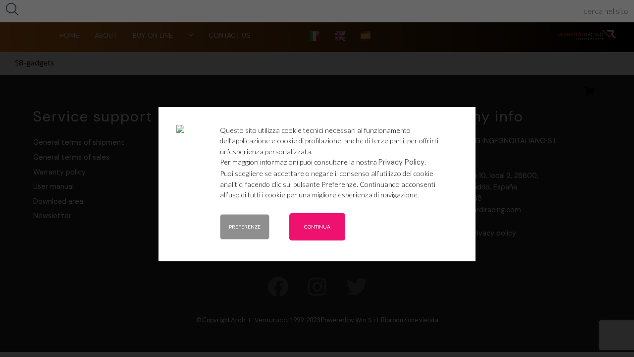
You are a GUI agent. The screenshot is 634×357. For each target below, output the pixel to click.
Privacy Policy (401, 162)
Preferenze (245, 227)
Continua (317, 227)
